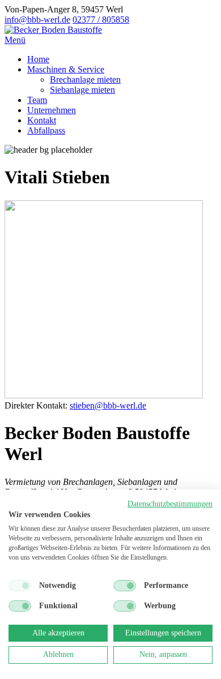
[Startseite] (53, 30)
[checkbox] (19, 585)
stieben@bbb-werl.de (108, 405)
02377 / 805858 (101, 19)
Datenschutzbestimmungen (170, 504)
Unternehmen (51, 110)
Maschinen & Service (65, 69)
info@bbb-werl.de (37, 19)
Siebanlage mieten (82, 89)
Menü (15, 40)
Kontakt (41, 120)
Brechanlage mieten (85, 79)
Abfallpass (46, 130)
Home (38, 59)
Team (37, 100)
